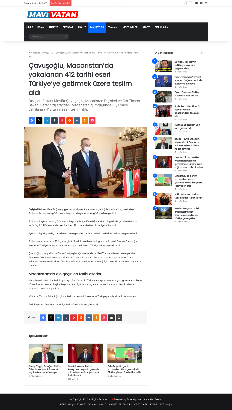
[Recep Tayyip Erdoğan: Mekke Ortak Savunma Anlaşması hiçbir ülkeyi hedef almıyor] (46, 353)
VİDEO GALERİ (130, 27)
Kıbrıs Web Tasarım (153, 399)
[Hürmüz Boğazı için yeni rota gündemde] (163, 129)
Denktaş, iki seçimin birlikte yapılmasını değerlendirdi (185, 65)
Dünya (40, 27)
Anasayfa (35, 52)
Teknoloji (113, 27)
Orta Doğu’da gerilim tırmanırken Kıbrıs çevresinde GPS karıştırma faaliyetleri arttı (124, 369)
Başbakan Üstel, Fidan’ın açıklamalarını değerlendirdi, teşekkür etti (187, 111)
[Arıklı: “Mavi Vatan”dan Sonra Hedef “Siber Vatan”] (163, 199)
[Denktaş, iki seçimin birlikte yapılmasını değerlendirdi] (163, 66)
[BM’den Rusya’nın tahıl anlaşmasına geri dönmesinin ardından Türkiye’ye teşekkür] (163, 213)
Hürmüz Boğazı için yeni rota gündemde (187, 126)
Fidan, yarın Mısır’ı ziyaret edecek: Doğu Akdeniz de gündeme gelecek (188, 80)
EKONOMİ (68, 27)
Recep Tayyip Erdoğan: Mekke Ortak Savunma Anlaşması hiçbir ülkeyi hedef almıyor (45, 369)
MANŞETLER (97, 27)
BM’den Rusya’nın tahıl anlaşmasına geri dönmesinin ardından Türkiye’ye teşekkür (187, 213)
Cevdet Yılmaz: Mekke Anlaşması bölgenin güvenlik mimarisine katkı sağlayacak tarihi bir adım (83, 371)
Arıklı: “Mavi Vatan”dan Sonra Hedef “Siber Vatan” (189, 196)
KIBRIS (29, 27)
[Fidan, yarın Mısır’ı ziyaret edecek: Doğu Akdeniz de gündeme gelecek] (163, 81)
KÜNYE (146, 27)
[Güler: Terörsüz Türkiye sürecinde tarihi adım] (163, 96)
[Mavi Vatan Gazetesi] (53, 14)
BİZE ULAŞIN (161, 27)
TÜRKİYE (53, 27)
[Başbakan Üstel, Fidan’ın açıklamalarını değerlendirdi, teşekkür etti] (163, 111)
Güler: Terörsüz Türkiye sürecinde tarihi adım (187, 94)
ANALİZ (82, 27)
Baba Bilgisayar (134, 399)
